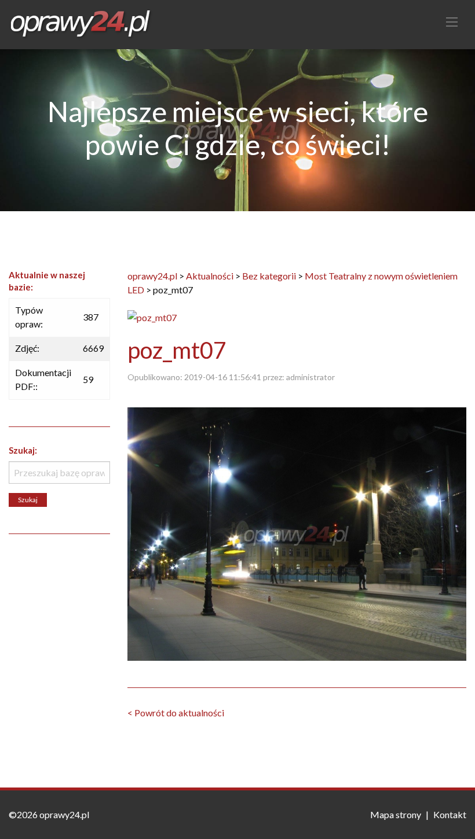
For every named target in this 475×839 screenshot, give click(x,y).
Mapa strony (395, 814)
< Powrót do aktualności (175, 712)
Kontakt (449, 814)
